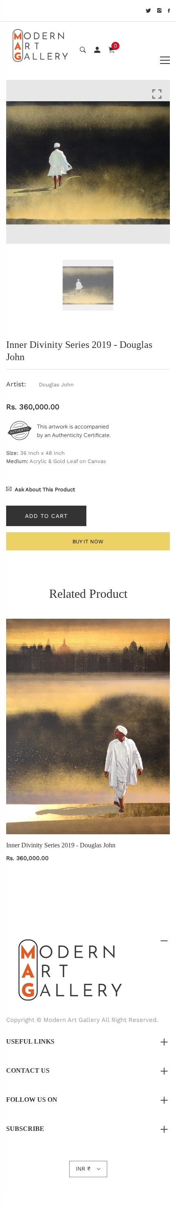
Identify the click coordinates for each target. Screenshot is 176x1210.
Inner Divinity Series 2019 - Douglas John (60, 845)
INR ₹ (83, 1168)
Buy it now (88, 541)
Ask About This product (45, 489)
